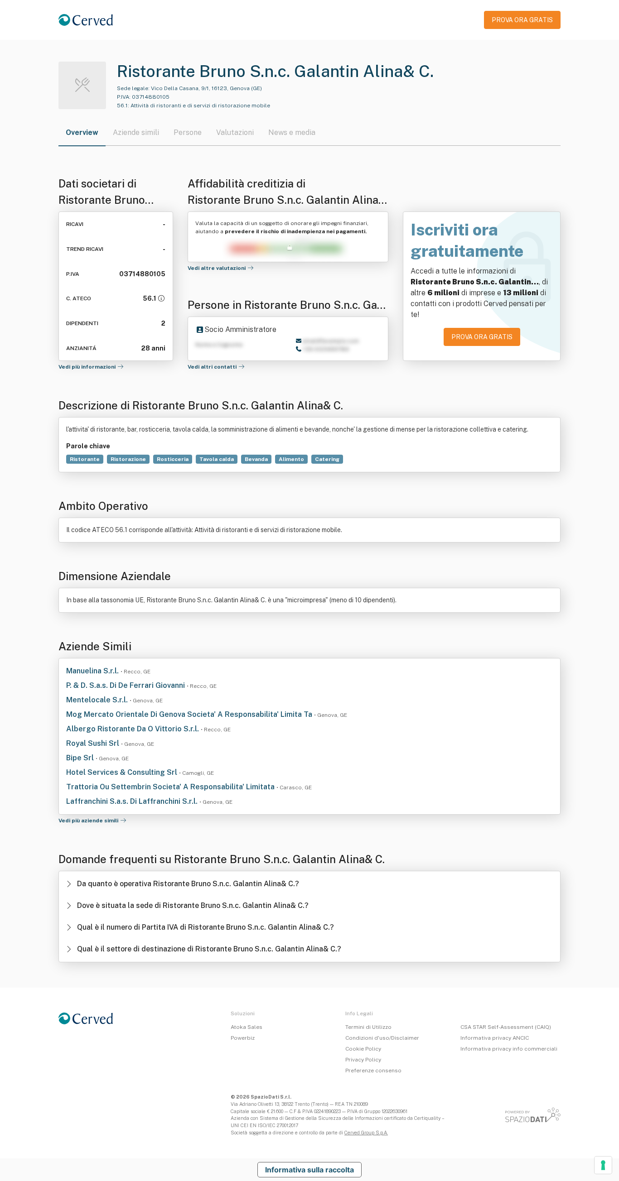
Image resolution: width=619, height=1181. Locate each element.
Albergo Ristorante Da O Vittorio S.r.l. (133, 729)
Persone (188, 132)
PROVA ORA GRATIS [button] (522, 20)
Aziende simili (136, 132)
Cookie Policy (363, 1049)
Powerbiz (243, 1038)
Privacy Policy (363, 1059)
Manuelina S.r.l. (93, 671)
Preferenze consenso (373, 1070)
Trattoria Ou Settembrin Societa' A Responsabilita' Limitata (171, 787)
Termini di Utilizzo (368, 1027)
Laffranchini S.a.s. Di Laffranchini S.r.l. (132, 801)
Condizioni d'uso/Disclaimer (382, 1038)
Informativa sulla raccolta (309, 1169)
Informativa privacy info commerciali (508, 1049)
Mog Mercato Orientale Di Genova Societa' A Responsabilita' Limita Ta (190, 714)
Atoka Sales (246, 1027)
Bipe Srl (81, 758)
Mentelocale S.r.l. (98, 700)
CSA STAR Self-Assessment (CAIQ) (505, 1027)
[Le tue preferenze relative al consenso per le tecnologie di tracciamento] (603, 1165)
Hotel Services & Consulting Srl (122, 772)
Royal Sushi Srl (93, 743)
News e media (291, 132)
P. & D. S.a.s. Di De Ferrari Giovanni (126, 685)
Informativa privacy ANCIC (494, 1038)
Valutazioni (235, 132)
